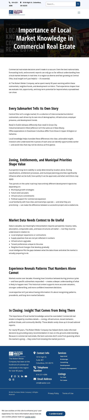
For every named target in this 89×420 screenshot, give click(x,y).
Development (65, 365)
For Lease (63, 380)
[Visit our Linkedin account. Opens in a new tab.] (22, 376)
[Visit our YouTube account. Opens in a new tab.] (26, 376)
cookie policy (30, 417)
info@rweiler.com (43, 383)
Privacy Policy (53, 393)
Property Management (68, 368)
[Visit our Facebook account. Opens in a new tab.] (11, 376)
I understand (55, 413)
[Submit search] (78, 4)
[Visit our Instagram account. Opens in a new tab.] (15, 376)
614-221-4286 (41, 374)
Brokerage (64, 359)
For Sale (63, 377)
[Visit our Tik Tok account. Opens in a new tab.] (10, 379)
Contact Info (43, 353)
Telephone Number (41, 369)
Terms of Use (67, 393)
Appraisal (63, 356)
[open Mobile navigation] (77, 12)
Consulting (64, 362)
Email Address (44, 379)
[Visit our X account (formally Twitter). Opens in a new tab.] (18, 376)
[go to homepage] (42, 12)
